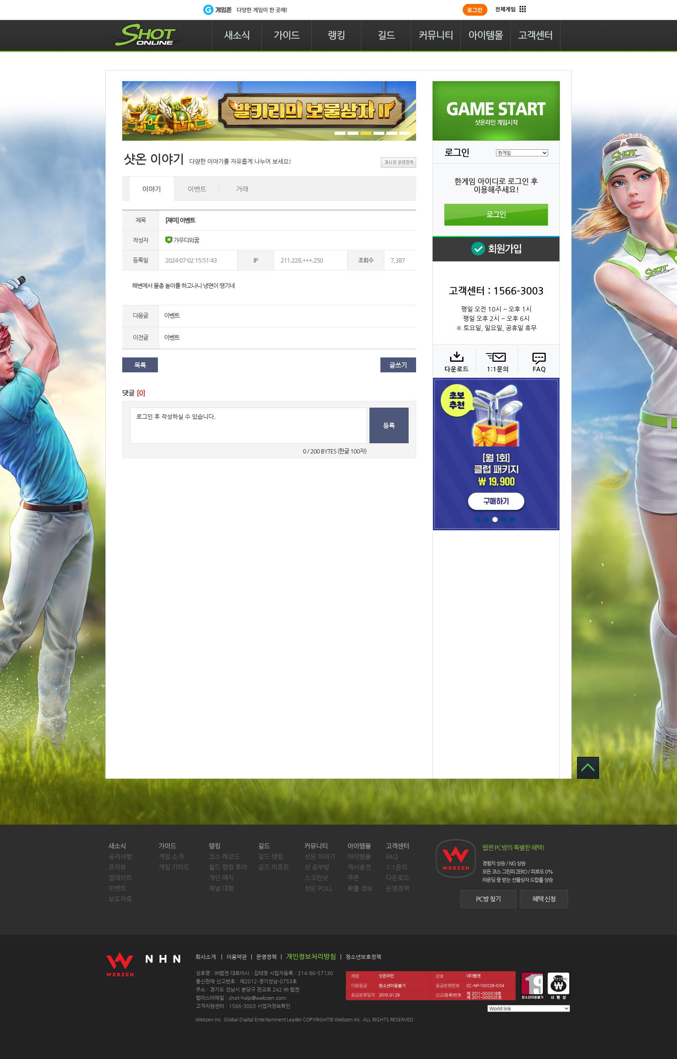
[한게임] (171, 10)
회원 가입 (496, 248)
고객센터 (535, 35)
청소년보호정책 (363, 957)
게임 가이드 (174, 867)
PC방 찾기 (488, 899)
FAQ (538, 361)
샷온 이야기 (319, 856)
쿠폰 (353, 877)
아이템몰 (486, 35)
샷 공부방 (316, 867)
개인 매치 (221, 877)
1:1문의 (396, 867)
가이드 (287, 35)
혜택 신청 (544, 899)
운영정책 (397, 888)
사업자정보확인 (273, 1006)
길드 (386, 35)
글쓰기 (398, 365)
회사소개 (205, 957)
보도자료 (120, 899)
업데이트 (120, 877)
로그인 (496, 215)
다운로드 (454, 361)
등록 (389, 425)
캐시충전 (359, 867)
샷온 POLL (318, 888)
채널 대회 (221, 888)
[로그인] (475, 10)
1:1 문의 (496, 361)
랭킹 (336, 35)
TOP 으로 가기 (588, 768)
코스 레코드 (224, 856)
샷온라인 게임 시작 (496, 111)
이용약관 (236, 957)
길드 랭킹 (270, 856)
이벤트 (171, 315)
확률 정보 (360, 888)
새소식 (237, 35)
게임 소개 (171, 856)
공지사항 (120, 856)
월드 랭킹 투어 (228, 867)
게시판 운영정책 (398, 162)
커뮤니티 (436, 35)
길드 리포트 (273, 867)
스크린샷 (316, 877)
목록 (140, 365)
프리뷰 (117, 867)
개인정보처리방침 (311, 956)
